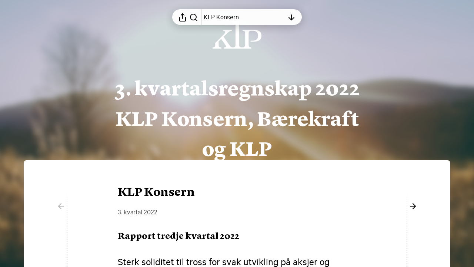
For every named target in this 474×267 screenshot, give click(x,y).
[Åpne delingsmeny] (182, 17)
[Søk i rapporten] (193, 17)
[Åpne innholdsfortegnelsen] (291, 17)
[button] (184, 236)
